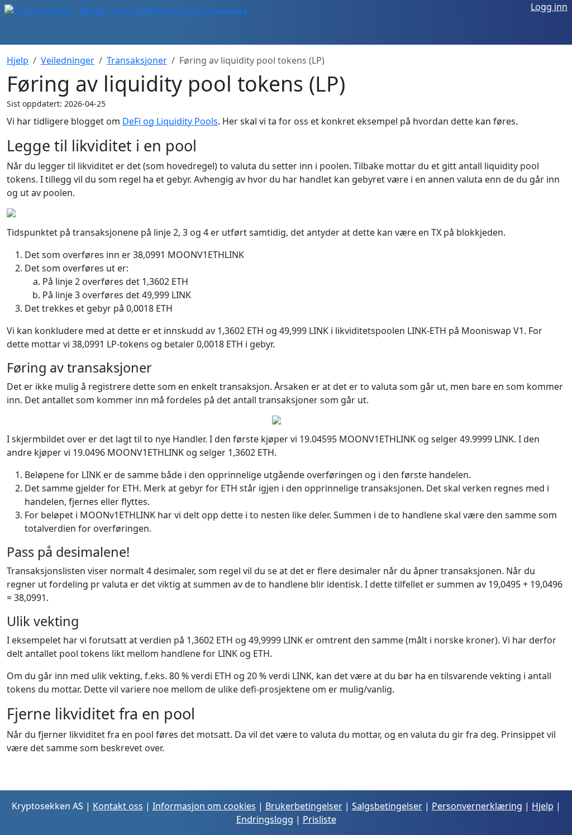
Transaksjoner (137, 60)
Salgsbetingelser (387, 806)
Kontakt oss (118, 806)
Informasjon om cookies (204, 806)
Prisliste (319, 819)
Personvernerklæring (477, 806)
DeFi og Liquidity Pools (170, 121)
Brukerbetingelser (303, 806)
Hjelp (17, 60)
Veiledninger (67, 60)
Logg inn (549, 7)
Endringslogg (264, 819)
